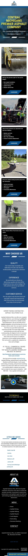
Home (11, 506)
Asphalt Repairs (14, 514)
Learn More (14, 92)
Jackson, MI (10, 462)
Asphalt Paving (21, 358)
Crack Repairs (14, 516)
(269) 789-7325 (14, 541)
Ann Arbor (9, 456)
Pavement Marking (15, 521)
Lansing (9, 453)
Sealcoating (13, 518)
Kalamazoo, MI (10, 459)
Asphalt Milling (14, 511)
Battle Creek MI (11, 450)
